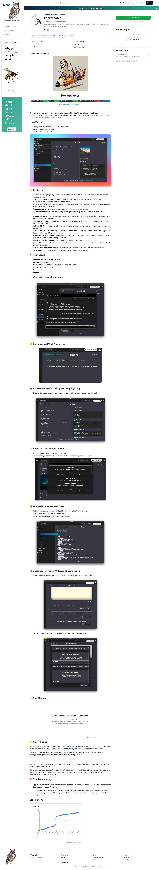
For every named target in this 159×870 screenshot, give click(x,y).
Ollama (58, 117)
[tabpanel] (70, 442)
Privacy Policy (97, 860)
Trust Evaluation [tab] (42, 36)
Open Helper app (133, 17)
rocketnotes (48, 21)
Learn (63, 858)
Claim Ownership (133, 39)
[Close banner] (157, 8)
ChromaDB (34, 117)
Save (72, 36)
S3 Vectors (107, 115)
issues (59, 772)
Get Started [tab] (52, 36)
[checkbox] (70, 36)
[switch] (148, 55)
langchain (91, 115)
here (82, 8)
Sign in (142, 3)
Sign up (149, 3)
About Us (64, 860)
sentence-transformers (47, 117)
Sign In (126, 858)
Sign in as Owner (128, 3)
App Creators (128, 860)
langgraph (99, 115)
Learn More (11, 91)
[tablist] (49, 36)
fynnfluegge (61, 21)
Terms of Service (98, 858)
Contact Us (64, 862)
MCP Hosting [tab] (63, 36)
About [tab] (33, 36)
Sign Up (35, 127)
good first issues (68, 747)
